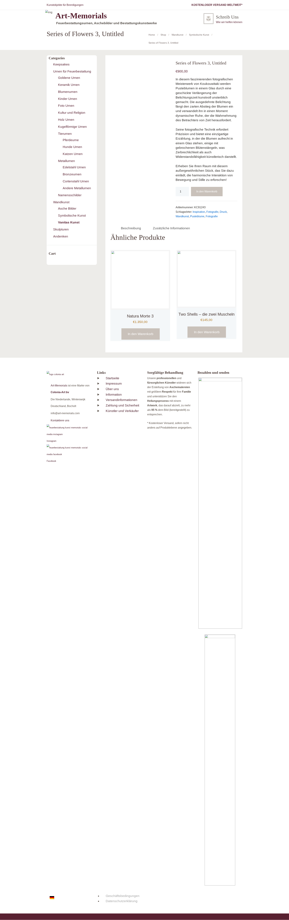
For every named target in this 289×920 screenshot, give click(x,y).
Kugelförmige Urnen (72, 126)
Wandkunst (177, 34)
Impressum (114, 383)
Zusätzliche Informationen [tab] (171, 228)
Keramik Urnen (69, 85)
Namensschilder (69, 195)
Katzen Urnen (73, 154)
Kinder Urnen (67, 99)
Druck (223, 211)
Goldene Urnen (69, 77)
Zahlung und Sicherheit (122, 405)
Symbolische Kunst (199, 34)
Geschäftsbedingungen (122, 896)
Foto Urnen (66, 105)
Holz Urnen (66, 119)
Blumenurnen (67, 92)
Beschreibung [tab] (131, 228)
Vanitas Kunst (68, 222)
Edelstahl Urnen (74, 167)
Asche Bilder (67, 208)
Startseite (112, 378)
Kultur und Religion (71, 112)
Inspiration (199, 211)
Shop (163, 34)
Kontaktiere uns (60, 420)
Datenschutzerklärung (121, 901)
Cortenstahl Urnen (76, 181)
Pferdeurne (71, 140)
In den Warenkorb (206, 191)
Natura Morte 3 (140, 316)
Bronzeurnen (72, 174)
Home (152, 34)
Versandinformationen (121, 400)
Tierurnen (65, 133)
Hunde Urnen (72, 147)
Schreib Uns (227, 17)
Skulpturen (61, 229)
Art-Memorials (59, 385)
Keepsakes (61, 64)
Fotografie (212, 211)
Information (114, 394)
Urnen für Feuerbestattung (72, 71)
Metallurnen (66, 161)
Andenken (60, 236)
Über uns (112, 389)
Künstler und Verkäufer (122, 411)
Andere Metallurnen (77, 188)
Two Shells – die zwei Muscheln (206, 314)
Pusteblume (197, 216)
